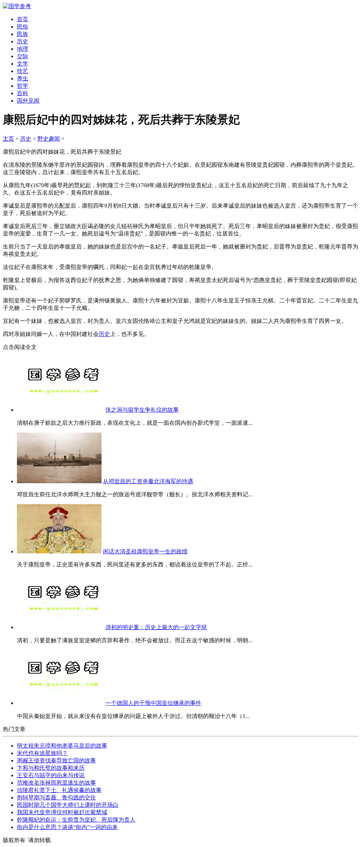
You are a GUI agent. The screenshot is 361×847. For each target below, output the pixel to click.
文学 (22, 64)
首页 (22, 19)
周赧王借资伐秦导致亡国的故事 (56, 760)
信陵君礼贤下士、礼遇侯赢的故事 (59, 790)
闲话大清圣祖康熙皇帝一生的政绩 (145, 551)
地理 (22, 49)
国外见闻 (28, 101)
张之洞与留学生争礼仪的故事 (142, 410)
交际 (22, 56)
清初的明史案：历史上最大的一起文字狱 (156, 627)
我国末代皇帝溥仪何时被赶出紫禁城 (62, 812)
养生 (22, 78)
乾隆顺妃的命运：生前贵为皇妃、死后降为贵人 (76, 820)
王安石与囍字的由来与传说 (51, 775)
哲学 (22, 86)
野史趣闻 (48, 139)
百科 (22, 93)
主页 (8, 139)
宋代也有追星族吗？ (42, 753)
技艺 (22, 71)
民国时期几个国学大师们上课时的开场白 (67, 805)
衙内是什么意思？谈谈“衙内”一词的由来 (67, 827)
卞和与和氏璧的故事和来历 (51, 768)
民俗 (22, 27)
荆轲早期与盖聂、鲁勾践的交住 (56, 797)
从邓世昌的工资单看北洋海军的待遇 (148, 481)
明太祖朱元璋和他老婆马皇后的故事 (62, 746)
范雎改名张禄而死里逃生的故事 (56, 783)
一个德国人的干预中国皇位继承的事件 (153, 703)
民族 (22, 34)
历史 (22, 41)
